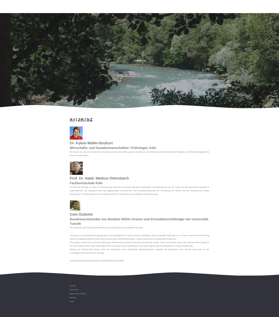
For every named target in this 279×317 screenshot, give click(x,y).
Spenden (73, 297)
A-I (72, 119)
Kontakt (73, 286)
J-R (81, 119)
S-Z (90, 119)
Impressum (74, 290)
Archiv (72, 301)
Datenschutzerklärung (78, 294)
